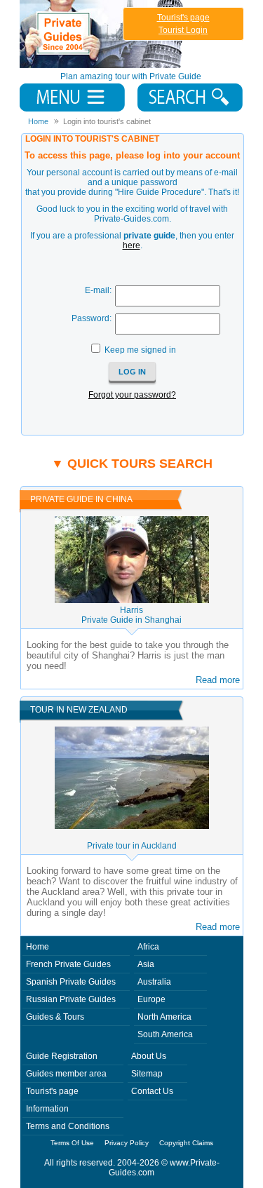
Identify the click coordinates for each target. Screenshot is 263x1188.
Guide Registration (61, 1056)
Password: (92, 318)
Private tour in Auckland (132, 846)
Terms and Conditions (67, 1126)
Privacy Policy (126, 1143)
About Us (148, 1056)
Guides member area (66, 1074)
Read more (218, 680)
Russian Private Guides (71, 999)
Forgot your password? (132, 395)
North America (164, 1017)
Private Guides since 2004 (103, 34)
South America (165, 1034)
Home (37, 947)
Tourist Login (183, 30)
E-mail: (98, 290)
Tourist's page (183, 17)
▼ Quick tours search (132, 464)
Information (47, 1109)
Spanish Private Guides (71, 982)
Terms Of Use (72, 1143)
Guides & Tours (55, 1017)
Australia (154, 982)
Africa (148, 947)
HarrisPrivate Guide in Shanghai (131, 615)
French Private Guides (68, 964)
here (131, 245)
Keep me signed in (140, 350)
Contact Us (152, 1091)
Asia (145, 964)
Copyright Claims (186, 1143)
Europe (151, 999)
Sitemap (147, 1074)
